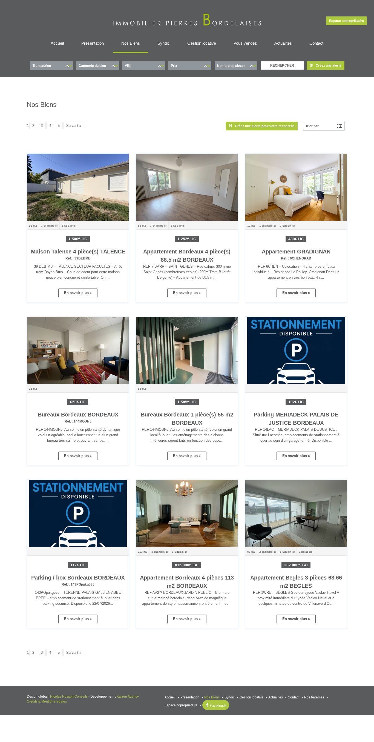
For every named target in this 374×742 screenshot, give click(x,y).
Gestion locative (201, 43)
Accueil (57, 43)
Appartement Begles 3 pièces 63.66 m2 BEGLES (296, 585)
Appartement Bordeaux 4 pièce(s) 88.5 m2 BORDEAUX (187, 259)
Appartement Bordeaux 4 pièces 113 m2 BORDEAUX (187, 585)
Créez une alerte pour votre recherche (265, 126)
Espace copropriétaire (346, 21)
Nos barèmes (314, 697)
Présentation (92, 43)
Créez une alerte (328, 65)
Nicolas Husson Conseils (69, 696)
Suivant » (73, 126)
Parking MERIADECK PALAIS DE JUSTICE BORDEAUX (296, 422)
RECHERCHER (282, 65)
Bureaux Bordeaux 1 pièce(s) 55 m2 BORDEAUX (186, 422)
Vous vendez (245, 43)
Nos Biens (130, 43)
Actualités (283, 43)
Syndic (163, 43)
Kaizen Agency (128, 696)
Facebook (217, 705)
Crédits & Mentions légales (47, 701)
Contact (316, 43)
